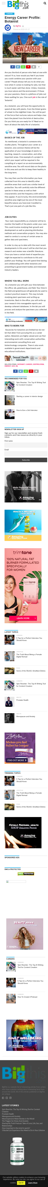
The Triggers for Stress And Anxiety (15, 1121)
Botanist (21, 364)
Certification (38, 364)
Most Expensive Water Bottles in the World (18, 1119)
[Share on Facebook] (12, 66)
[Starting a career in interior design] (10, 400)
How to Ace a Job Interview (26, 410)
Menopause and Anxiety (11, 1116)
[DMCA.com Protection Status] (26, 875)
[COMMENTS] (38, 66)
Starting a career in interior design (29, 396)
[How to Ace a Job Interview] (10, 414)
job (34, 97)
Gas (13, 366)
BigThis (18, 26)
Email (7, 450)
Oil (17, 366)
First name (9, 441)
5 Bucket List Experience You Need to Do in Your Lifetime (23, 1130)
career (29, 364)
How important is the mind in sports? (16, 1128)
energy (8, 366)
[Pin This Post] (28, 66)
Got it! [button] (21, 1183)
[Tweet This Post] (18, 66)
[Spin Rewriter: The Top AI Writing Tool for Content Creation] (10, 386)
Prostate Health (8, 1114)
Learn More (32, 1183)
